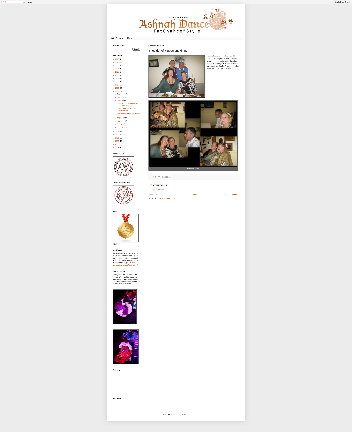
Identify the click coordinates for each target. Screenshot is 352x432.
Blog (129, 38)
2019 (117, 75)
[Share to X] (164, 177)
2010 (117, 141)
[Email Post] (154, 177)
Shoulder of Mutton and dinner (128, 114)
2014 (117, 91)
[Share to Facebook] (166, 177)
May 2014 (121, 127)
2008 (117, 148)
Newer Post (153, 194)
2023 (117, 62)
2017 (117, 82)
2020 (117, 72)
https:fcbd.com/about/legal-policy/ (125, 265)
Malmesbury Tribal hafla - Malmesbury (126, 109)
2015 (117, 88)
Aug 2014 (121, 121)
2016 (117, 85)
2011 (117, 138)
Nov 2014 (121, 97)
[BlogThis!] (161, 177)
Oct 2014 (120, 101)
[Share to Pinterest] (169, 177)
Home (194, 194)
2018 (117, 78)
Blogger (186, 414)
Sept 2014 (121, 118)
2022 (117, 66)
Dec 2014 (121, 94)
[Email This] (159, 177)
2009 (117, 144)
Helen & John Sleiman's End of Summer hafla (128, 104)
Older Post (235, 194)
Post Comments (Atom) (167, 198)
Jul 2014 (120, 124)
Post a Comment (158, 190)
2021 (117, 69)
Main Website (117, 38)
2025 (117, 59)
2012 (117, 135)
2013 (117, 131)
